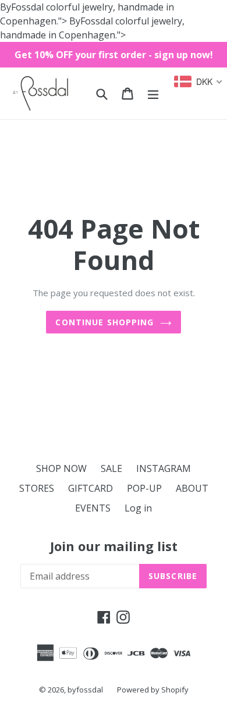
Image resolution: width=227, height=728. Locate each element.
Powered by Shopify (153, 689)
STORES (36, 488)
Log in (138, 508)
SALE (111, 468)
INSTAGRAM (163, 468)
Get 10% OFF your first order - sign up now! (114, 54)
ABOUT (192, 488)
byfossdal (85, 689)
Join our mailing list (114, 545)
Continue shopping (104, 322)
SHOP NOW (61, 468)
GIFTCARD (90, 488)
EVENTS (93, 508)
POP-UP (144, 488)
